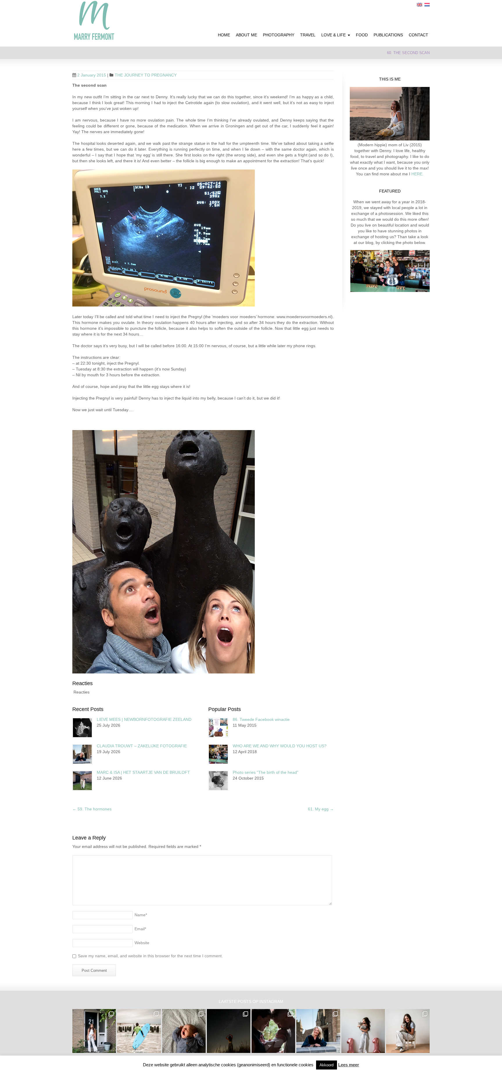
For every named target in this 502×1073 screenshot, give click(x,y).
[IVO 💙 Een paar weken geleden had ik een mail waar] (184, 1031)
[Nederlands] (427, 4)
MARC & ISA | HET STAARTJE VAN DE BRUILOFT (143, 772)
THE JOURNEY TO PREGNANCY (146, 75)
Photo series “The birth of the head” (265, 772)
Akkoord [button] (327, 1065)
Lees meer (348, 1064)
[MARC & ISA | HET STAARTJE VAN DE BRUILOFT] (82, 781)
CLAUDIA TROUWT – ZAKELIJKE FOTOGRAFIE (142, 746)
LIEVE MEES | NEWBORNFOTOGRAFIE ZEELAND (144, 719)
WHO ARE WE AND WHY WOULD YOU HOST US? (280, 746)
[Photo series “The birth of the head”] (218, 781)
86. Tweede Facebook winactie (261, 719)
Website (142, 942)
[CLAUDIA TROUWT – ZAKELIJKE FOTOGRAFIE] (82, 754)
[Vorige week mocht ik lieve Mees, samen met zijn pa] (273, 1031)
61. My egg (321, 809)
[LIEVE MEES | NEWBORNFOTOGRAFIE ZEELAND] (82, 728)
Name (141, 914)
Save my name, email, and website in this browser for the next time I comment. (150, 955)
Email (140, 928)
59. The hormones (92, 809)
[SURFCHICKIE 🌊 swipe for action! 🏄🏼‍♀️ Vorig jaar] (139, 1031)
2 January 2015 (91, 75)
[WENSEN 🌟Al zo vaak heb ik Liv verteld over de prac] (228, 1031)
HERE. (417, 174)
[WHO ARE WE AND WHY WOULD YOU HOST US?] (218, 754)
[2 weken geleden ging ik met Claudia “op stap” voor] (318, 1031)
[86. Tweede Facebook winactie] (218, 728)
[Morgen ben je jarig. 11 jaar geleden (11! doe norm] (408, 1031)
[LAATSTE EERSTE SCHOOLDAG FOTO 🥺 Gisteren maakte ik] (94, 1031)
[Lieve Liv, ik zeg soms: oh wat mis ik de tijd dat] (363, 1031)
